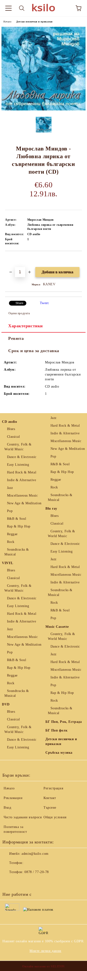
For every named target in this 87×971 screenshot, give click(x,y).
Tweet (44, 303)
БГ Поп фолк (56, 730)
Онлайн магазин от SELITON (43, 966)
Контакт (50, 798)
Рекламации (13, 798)
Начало (7, 21)
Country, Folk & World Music (18, 447)
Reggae (12, 534)
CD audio (9, 422)
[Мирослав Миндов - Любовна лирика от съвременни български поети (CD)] (43, 109)
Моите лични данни (45, 951)
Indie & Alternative (21, 480)
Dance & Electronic (21, 457)
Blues (11, 429)
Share (19, 303)
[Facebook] (9, 882)
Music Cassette (57, 627)
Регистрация (53, 788)
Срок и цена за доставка (33, 350)
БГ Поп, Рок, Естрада (63, 722)
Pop (10, 511)
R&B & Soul (16, 518)
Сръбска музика (58, 752)
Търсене (50, 807)
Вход (7, 807)
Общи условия (55, 817)
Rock (10, 542)
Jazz (10, 488)
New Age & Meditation (24, 503)
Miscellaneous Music (22, 495)
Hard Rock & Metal (21, 472)
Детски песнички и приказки (34, 21)
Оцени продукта (19, 313)
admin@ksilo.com (35, 853)
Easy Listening (18, 464)
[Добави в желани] (78, 259)
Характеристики (25, 325)
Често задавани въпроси (23, 817)
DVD (6, 704)
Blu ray (51, 508)
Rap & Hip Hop (18, 526)
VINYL (7, 563)
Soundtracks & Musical (16, 552)
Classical (13, 436)
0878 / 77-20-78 (36, 872)
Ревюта (16, 338)
